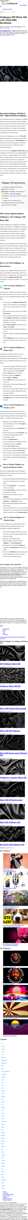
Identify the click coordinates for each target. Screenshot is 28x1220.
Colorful (3, 1077)
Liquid (2, 1127)
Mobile (3, 1135)
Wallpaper (5, 634)
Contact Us (6, 1193)
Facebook (6, 637)
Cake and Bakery (5, 1071)
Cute (2, 1085)
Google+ (16, 637)
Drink (2, 1093)
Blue (2, 1068)
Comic (2, 1079)
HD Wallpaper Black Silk (10, 664)
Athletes (3, 1057)
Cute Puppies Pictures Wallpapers (12, 926)
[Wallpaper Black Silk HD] (12, 682)
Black (4, 630)
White (2, 1182)
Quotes (3, 1166)
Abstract (3, 1046)
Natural (3, 1146)
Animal (3, 1049)
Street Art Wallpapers (9, 908)
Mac (2, 1129)
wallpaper (16, 136)
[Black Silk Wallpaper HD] (12, 819)
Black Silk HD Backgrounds (11, 800)
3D (2, 1043)
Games (3, 1113)
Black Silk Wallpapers (16, 26)
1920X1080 (6, 628)
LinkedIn (20, 637)
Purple (2, 1163)
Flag (2, 1099)
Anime (3, 1052)
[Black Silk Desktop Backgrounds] (12, 705)
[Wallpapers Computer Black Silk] (12, 774)
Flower (3, 1102)
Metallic (3, 1132)
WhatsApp (11, 637)
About (4, 1191)
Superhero (3, 1180)
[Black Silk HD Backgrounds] (12, 796)
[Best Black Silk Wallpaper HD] (12, 841)
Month (2, 1138)
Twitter (2, 637)
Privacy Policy (6, 1195)
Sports (2, 1177)
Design (3, 1091)
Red (2, 1168)
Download (2, 638)
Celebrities (3, 1074)
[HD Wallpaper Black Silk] (12, 660)
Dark (2, 1088)
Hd (4, 631)
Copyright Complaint (8, 1194)
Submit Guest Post (7, 9)
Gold (2, 1116)
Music (2, 1143)
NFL (2, 1149)
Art (2, 1054)
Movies (3, 1141)
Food (2, 1104)
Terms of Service (7, 1200)
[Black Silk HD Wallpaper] (12, 727)
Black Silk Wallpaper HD (10, 822)
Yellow (3, 1188)
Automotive (4, 1060)
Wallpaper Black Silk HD (10, 686)
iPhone (3, 1124)
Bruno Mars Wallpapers (10, 871)
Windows (3, 1185)
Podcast (3, 1160)
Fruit (2, 1110)
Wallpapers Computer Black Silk (13, 778)
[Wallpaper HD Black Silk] (14, 74)
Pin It (23, 637)
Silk (4, 633)
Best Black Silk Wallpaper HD (12, 845)
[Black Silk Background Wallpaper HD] (12, 749)
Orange (3, 1155)
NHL (2, 1152)
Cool (2, 1082)
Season (3, 1171)
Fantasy (3, 1096)
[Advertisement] (14, 51)
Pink (2, 1157)
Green (2, 1118)
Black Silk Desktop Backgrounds (13, 708)
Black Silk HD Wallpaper (10, 731)
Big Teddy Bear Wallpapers (11, 945)
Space (2, 1174)
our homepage (4, 170)
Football (6, 889)
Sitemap (5, 1197)
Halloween (4, 1121)
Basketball (3, 1063)
